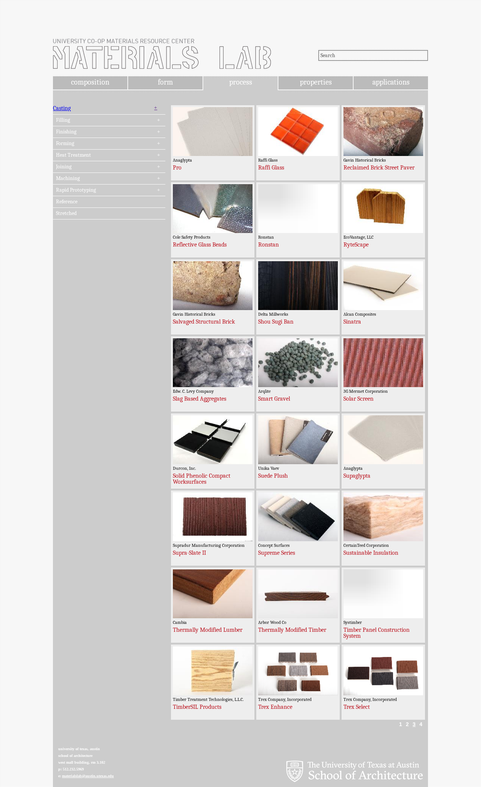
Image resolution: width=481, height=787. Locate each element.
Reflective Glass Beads (200, 244)
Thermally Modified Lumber (207, 630)
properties (316, 82)
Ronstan (268, 244)
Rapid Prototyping (76, 190)
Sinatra (352, 321)
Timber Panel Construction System (376, 633)
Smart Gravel (274, 398)
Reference (66, 201)
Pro (177, 167)
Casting (62, 108)
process (240, 82)
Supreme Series (276, 552)
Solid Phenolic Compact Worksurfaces (201, 478)
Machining (68, 178)
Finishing (66, 132)
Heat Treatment (73, 155)
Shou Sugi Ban (275, 321)
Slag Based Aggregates (199, 398)
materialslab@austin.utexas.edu (88, 776)
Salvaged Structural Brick (204, 321)
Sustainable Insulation (370, 552)
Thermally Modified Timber (292, 630)
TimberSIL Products (197, 707)
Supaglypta (357, 475)
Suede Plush (273, 475)
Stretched (66, 213)
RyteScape (356, 244)
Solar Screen (358, 398)
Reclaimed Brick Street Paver (378, 167)
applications (391, 82)
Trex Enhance (275, 707)
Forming (65, 143)
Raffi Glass (271, 167)
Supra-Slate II (189, 552)
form (165, 82)
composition (90, 82)
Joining (63, 167)
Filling (63, 120)
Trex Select (356, 707)
